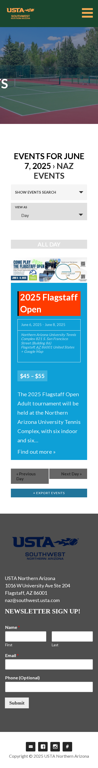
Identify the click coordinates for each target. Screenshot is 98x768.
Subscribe (67, 746)
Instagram (55, 746)
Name (12, 627)
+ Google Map (32, 352)
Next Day (71, 473)
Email (12, 655)
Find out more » (36, 451)
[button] (89, 13)
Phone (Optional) (22, 677)
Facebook (43, 746)
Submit (16, 703)
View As (21, 207)
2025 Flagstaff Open (49, 303)
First (8, 645)
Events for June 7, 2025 (49, 161)
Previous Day (26, 476)
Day (25, 215)
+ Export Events (49, 493)
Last (55, 645)
